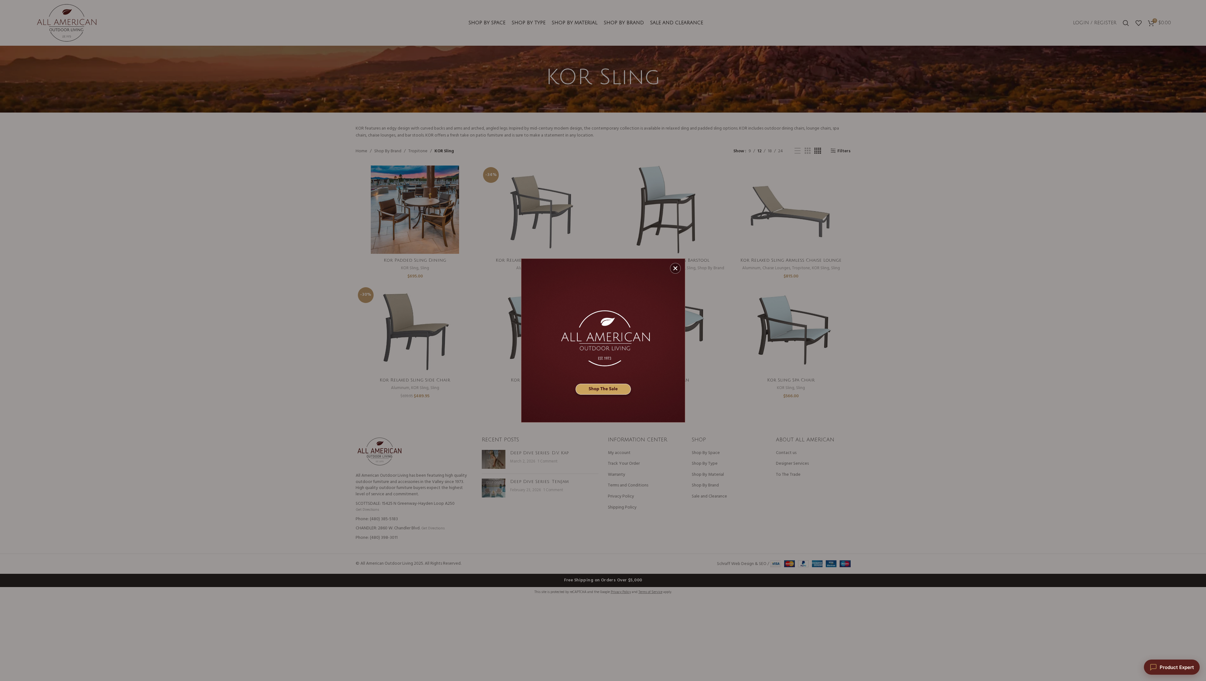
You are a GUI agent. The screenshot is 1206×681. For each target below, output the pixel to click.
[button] (675, 268)
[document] (603, 340)
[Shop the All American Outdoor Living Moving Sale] (603, 340)
